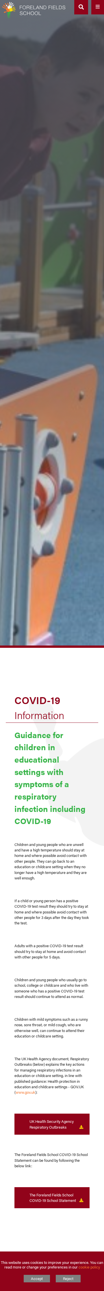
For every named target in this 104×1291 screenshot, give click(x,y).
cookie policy (89, 1267)
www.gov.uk (25, 1092)
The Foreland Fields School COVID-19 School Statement (52, 1197)
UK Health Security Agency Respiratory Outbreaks (51, 1124)
